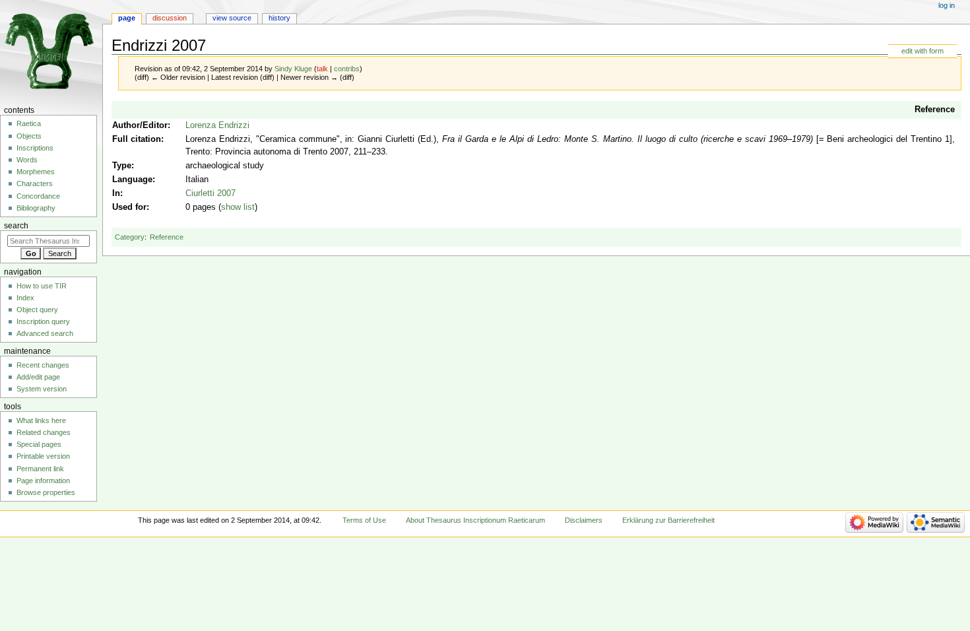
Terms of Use (364, 520)
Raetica (28, 123)
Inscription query (43, 321)
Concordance (38, 196)
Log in (946, 5)
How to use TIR (41, 286)
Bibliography (35, 208)
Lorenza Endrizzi (217, 125)
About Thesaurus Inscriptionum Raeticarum (475, 520)
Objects (29, 136)
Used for (129, 207)
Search (16, 226)
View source (231, 18)
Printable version (43, 456)
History (279, 18)
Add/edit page (38, 377)
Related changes (43, 432)
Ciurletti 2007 (210, 193)
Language (132, 179)
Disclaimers (583, 520)
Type (121, 165)
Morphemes (35, 172)
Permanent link (40, 469)
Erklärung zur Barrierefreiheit (668, 520)
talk (322, 69)
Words (27, 160)
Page (126, 18)
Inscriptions (34, 148)
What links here (41, 420)
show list (238, 207)
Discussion (169, 18)
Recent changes (42, 365)
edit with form (922, 51)
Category (130, 237)
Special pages (38, 444)
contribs (347, 69)
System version (41, 389)
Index (25, 298)
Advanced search (44, 333)
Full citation (136, 139)
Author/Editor (140, 125)
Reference (935, 109)
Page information (43, 480)
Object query (37, 310)
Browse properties (45, 492)
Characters (34, 183)
